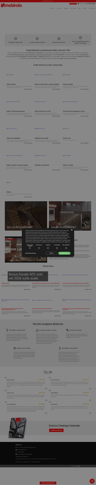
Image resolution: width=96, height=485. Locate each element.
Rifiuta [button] (51, 253)
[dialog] (48, 242)
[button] (30, 253)
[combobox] (71, 229)
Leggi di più (67, 241)
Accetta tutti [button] (64, 253)
